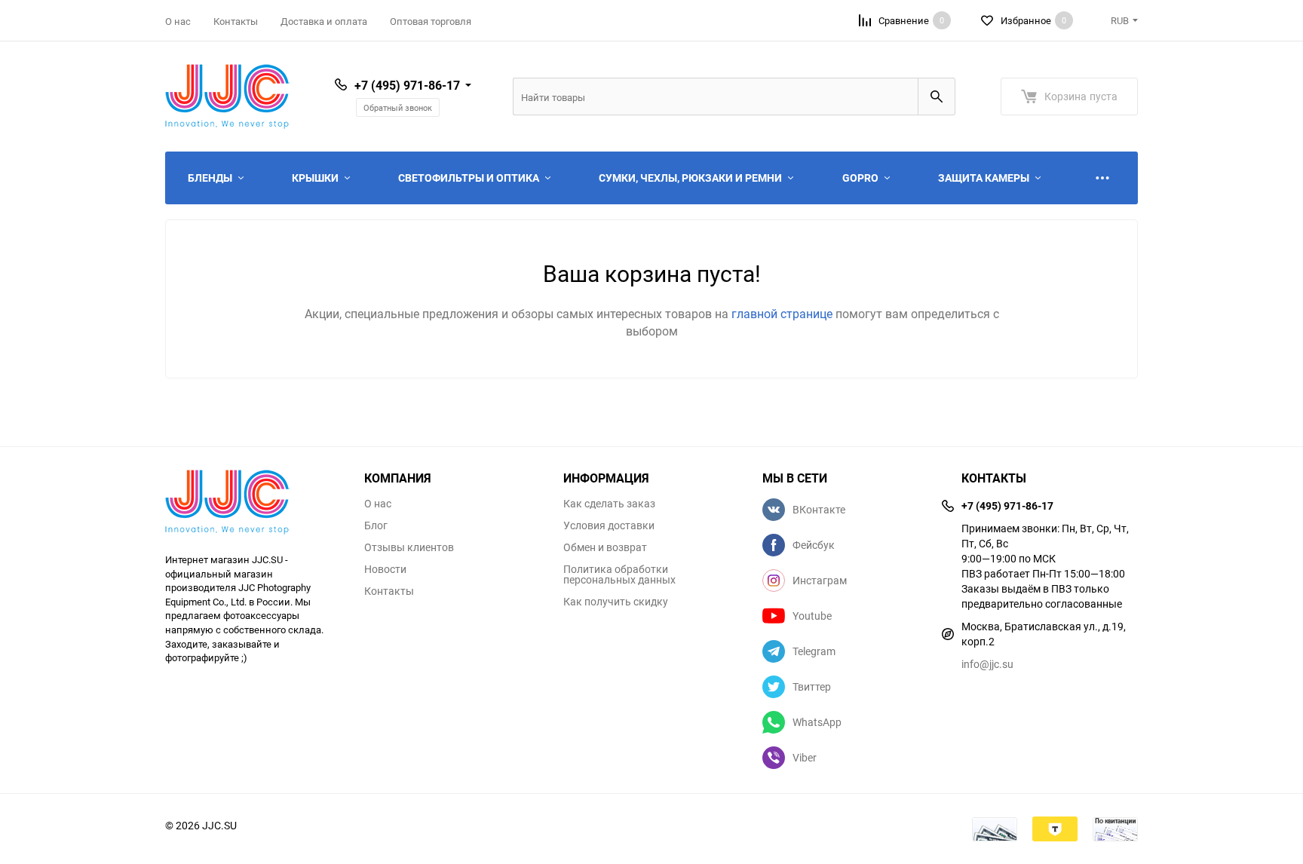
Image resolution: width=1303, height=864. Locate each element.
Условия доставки (609, 525)
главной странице (783, 313)
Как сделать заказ (609, 503)
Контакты (235, 21)
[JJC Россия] (253, 504)
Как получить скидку (615, 601)
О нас (178, 21)
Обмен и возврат (605, 547)
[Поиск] (936, 96)
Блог (376, 525)
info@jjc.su (987, 664)
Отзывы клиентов (409, 547)
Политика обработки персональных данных (619, 574)
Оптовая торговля (430, 21)
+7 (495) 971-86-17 (407, 85)
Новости (385, 569)
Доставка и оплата (324, 21)
